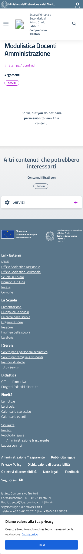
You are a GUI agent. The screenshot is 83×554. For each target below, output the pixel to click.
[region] (41, 534)
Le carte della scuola (15, 316)
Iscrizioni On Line (13, 282)
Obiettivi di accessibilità (19, 471)
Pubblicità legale (12, 435)
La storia (7, 337)
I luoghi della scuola (15, 311)
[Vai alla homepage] (19, 24)
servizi (12, 83)
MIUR (5, 261)
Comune (7, 292)
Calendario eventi (13, 416)
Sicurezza (7, 425)
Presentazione (11, 306)
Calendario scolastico (16, 411)
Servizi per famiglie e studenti (22, 357)
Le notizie (8, 401)
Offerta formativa (13, 381)
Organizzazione (12, 322)
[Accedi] (78, 4)
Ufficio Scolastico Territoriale (21, 271)
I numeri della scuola (15, 332)
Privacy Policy (11, 464)
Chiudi (41, 545)
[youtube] (21, 480)
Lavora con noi (11, 445)
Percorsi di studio (13, 362)
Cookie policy (30, 534)
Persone (7, 327)
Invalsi (5, 287)
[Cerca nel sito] (74, 24)
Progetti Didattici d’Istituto (19, 386)
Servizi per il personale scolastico (24, 351)
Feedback (72, 471)
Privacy (6, 430)
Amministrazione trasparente (27, 440)
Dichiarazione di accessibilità (49, 464)
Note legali (51, 471)
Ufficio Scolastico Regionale (20, 266)
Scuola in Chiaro (12, 276)
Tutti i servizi (10, 367)
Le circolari (8, 406)
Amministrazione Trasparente (23, 457)
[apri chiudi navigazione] (6, 24)
